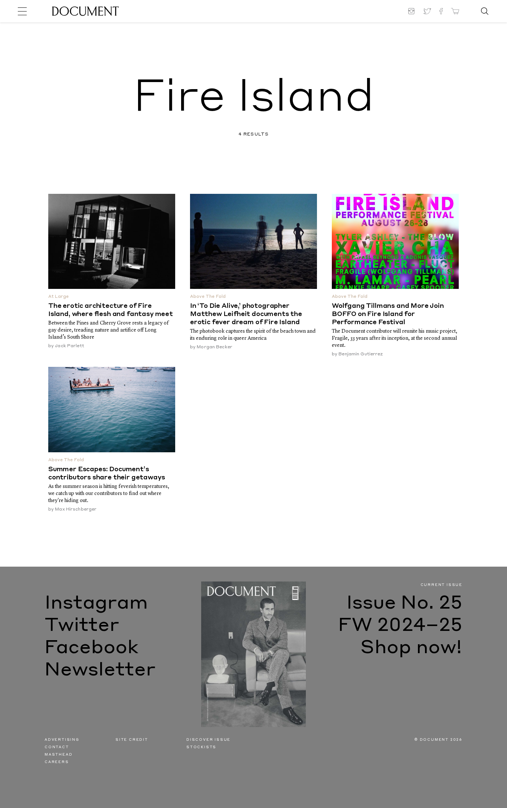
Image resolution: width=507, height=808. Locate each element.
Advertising (62, 740)
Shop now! (411, 648)
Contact (57, 747)
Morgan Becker (214, 347)
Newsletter (100, 670)
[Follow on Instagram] (412, 11)
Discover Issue (208, 740)
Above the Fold (208, 297)
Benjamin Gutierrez (360, 354)
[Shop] (455, 11)
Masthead (58, 754)
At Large (58, 297)
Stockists (201, 747)
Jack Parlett (69, 346)
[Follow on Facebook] (441, 11)
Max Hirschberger (76, 509)
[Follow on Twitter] (427, 11)
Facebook (91, 648)
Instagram (96, 603)
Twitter (82, 626)
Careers (57, 762)
